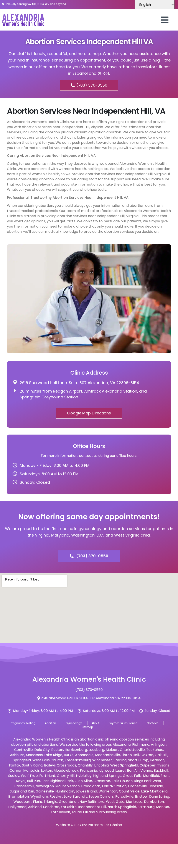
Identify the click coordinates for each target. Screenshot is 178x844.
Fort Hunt (47, 775)
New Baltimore (91, 801)
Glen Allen (83, 780)
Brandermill (24, 786)
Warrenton (108, 791)
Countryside (129, 791)
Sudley (13, 775)
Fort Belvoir (60, 812)
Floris (37, 801)
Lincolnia (101, 765)
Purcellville (124, 796)
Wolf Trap (29, 775)
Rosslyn (55, 796)
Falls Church (122, 780)
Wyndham (39, 796)
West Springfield (124, 765)
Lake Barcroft (75, 796)
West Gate (115, 801)
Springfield (22, 760)
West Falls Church (47, 760)
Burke (69, 754)
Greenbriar (68, 801)
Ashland (35, 806)
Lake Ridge (53, 754)
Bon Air (133, 770)
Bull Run (33, 780)
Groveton (102, 780)
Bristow (141, 796)
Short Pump (138, 760)
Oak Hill (161, 754)
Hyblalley (84, 775)
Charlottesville (132, 749)
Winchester (102, 760)
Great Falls (132, 775)
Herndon (157, 760)
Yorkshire (69, 806)
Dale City (42, 749)
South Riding (32, 765)
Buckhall (161, 770)
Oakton (146, 754)
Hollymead (17, 806)
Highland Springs (107, 775)
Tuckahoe (154, 749)
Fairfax (14, 765)
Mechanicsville (107, 754)
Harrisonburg (76, 749)
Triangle (50, 801)
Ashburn (17, 754)
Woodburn (22, 801)
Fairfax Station (114, 786)
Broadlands (91, 786)
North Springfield (121, 806)
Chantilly (85, 765)
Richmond (140, 744)
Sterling (120, 760)
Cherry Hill (65, 775)
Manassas (34, 754)
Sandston (51, 806)
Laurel (120, 770)
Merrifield (151, 775)
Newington (45, 786)
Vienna (146, 770)
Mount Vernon (67, 786)
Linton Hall (130, 754)
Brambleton (18, 796)
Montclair (31, 770)
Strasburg (146, 806)
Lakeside (155, 786)
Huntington (64, 791)
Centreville (23, 749)
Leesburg (96, 749)
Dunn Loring (159, 796)
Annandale (84, 754)
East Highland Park (57, 780)
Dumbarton (154, 801)
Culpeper (148, 765)
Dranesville (137, 786)
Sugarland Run (22, 791)
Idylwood (106, 770)
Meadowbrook (66, 770)
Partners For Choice (105, 824)
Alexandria (122, 744)
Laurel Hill (80, 812)
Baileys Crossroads (60, 765)
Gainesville (45, 791)
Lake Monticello (154, 791)
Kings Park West (148, 780)
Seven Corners (101, 796)
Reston (57, 749)
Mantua (162, 806)
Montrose (134, 801)
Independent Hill (92, 806)
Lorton (46, 770)
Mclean (112, 749)
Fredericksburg (78, 760)
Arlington (158, 744)
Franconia (88, 770)
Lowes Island (86, 791)
